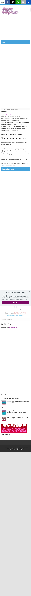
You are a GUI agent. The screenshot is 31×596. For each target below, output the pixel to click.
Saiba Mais (15, 302)
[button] (15, 293)
